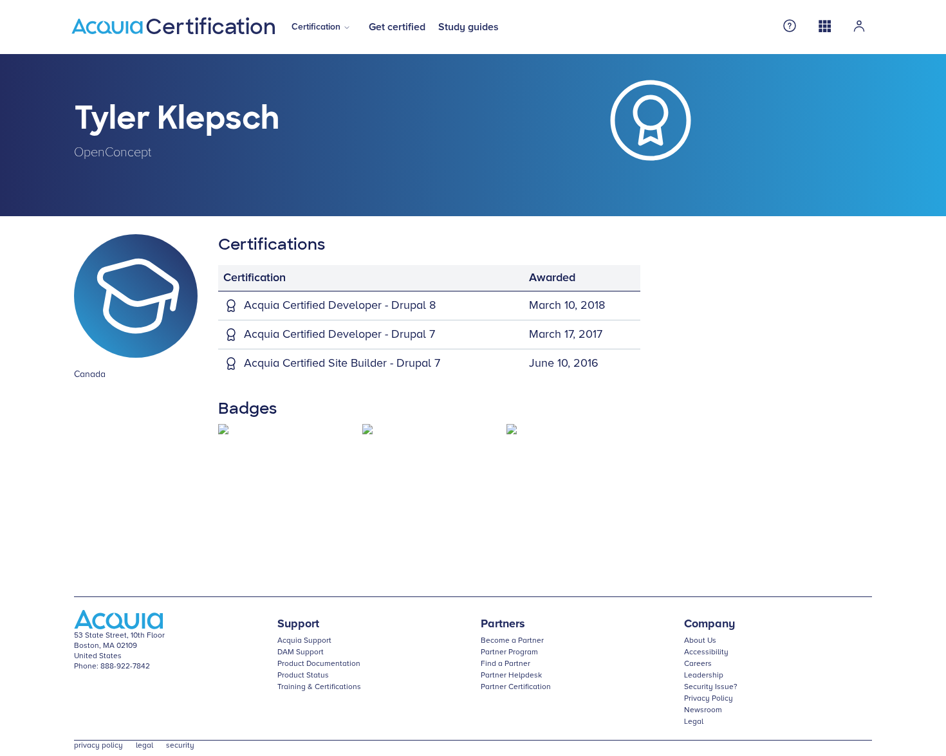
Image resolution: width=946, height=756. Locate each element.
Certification (316, 27)
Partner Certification (516, 687)
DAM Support (300, 652)
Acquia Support (304, 641)
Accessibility (706, 652)
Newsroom (703, 710)
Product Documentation (318, 664)
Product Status (303, 675)
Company (709, 624)
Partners (503, 624)
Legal (693, 722)
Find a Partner (505, 664)
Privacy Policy (708, 699)
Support (298, 624)
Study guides (468, 27)
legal (144, 746)
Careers (698, 664)
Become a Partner (512, 641)
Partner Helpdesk (511, 675)
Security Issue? (710, 687)
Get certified (397, 27)
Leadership (703, 675)
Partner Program (509, 652)
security (180, 746)
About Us (700, 641)
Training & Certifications (319, 687)
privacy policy (98, 746)
